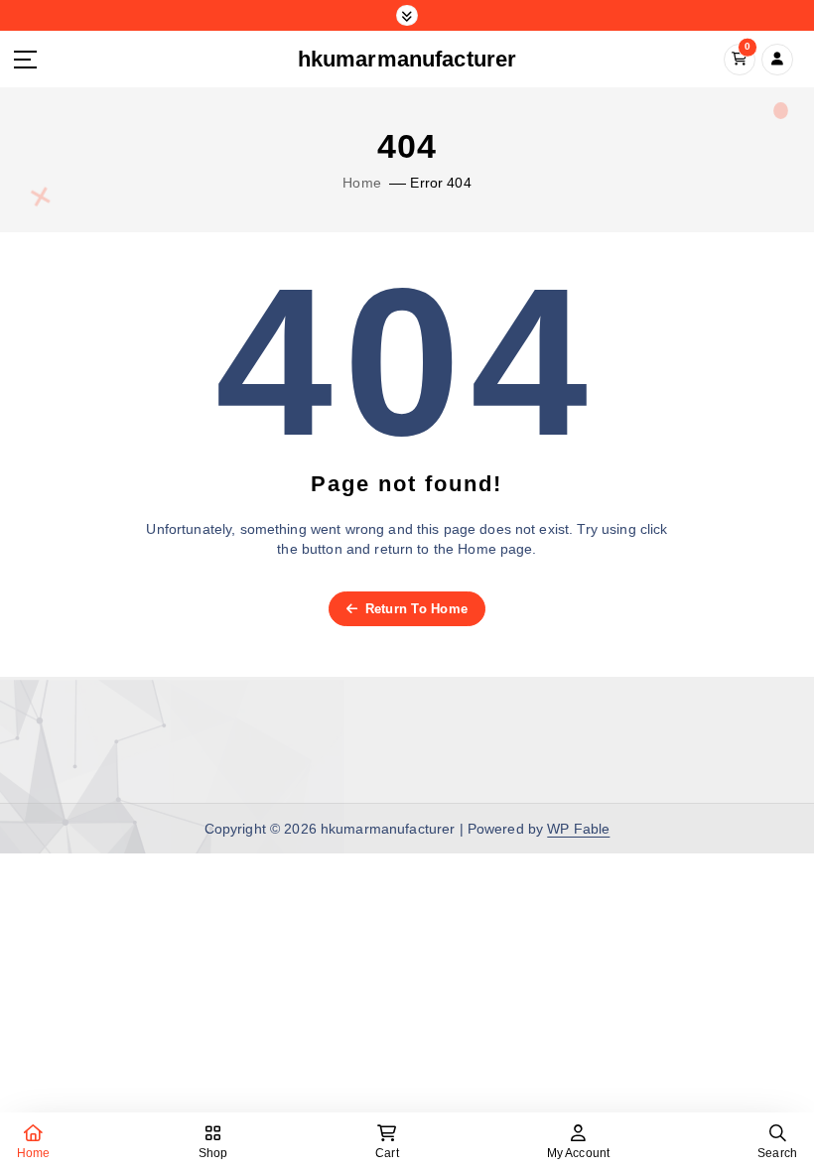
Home (361, 183)
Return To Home (414, 608)
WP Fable (578, 829)
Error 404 (440, 183)
